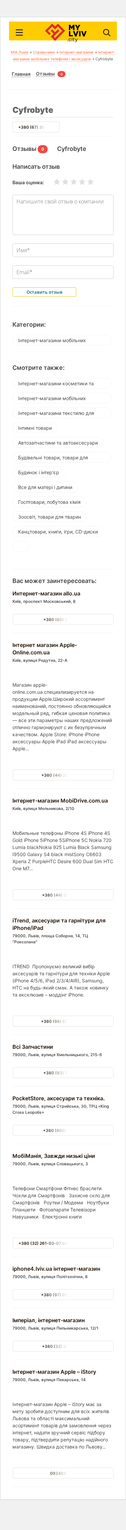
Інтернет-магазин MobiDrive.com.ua (60, 800)
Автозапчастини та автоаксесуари (58, 443)
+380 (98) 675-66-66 (63, 1021)
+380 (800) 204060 (63, 1130)
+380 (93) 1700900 (63, 1072)
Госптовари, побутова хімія (49, 502)
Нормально (69, 181)
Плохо (61, 181)
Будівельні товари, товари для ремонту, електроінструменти (53, 459)
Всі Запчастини (32, 1046)
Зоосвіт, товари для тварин (49, 517)
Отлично (86, 181)
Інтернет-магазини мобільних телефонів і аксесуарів (52, 341)
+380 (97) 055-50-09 (63, 1294)
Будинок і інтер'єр (38, 472)
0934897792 (63, 1473)
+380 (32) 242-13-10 (63, 1346)
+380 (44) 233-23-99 (63, 775)
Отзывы (45, 73)
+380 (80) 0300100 (63, 619)
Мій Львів (19, 52)
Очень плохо (52, 181)
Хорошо (78, 181)
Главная (21, 74)
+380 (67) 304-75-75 (39, 127)
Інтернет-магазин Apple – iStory (54, 1371)
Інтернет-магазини (76, 52)
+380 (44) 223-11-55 (63, 895)
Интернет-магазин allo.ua (46, 593)
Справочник (44, 52)
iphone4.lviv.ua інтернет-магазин (56, 1268)
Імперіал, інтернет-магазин (48, 1320)
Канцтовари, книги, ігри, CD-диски (58, 531)
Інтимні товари (35, 428)
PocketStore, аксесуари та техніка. (58, 1098)
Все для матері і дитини (45, 487)
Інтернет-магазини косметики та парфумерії (56, 385)
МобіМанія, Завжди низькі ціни (53, 1155)
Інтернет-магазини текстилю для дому (56, 414)
